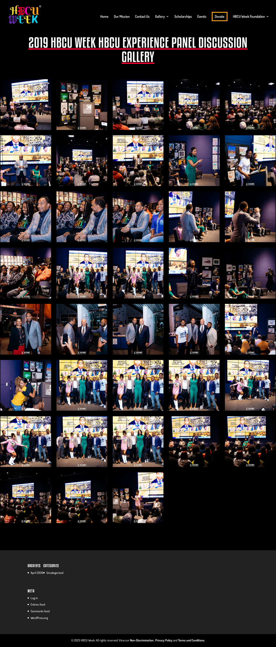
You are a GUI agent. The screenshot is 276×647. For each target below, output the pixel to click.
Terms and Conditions (191, 640)
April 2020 (37, 572)
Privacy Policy (163, 640)
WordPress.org (39, 618)
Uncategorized (54, 572)
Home (104, 17)
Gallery (160, 17)
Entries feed (38, 604)
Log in (34, 598)
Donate (219, 16)
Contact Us (142, 17)
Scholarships (183, 17)
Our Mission (122, 17)
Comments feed (40, 611)
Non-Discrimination (142, 640)
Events (201, 17)
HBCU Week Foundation (249, 17)
